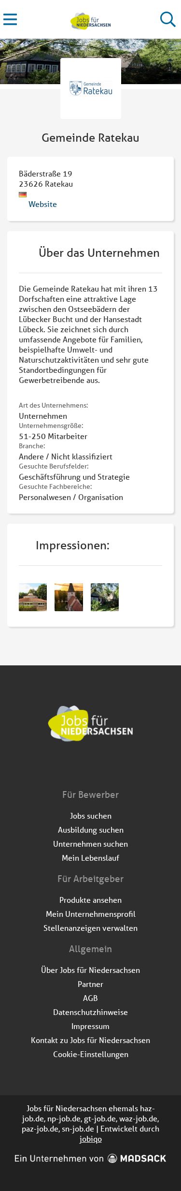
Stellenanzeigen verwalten (90, 928)
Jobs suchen (90, 815)
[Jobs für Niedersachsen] (90, 20)
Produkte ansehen (90, 900)
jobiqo (91, 1138)
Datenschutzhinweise (90, 1012)
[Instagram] (100, 768)
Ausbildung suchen (91, 829)
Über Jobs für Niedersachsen (90, 970)
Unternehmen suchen (90, 843)
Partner (90, 984)
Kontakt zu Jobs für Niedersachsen (90, 1040)
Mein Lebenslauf (90, 858)
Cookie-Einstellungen (90, 1054)
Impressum (90, 1026)
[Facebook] (84, 768)
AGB (90, 998)
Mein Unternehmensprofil (91, 914)
